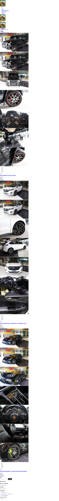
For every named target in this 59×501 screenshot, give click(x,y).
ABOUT (3, 12)
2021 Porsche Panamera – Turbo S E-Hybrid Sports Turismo (13, 471)
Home (2, 28)
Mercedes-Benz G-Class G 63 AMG (8, 175)
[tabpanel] (29, 61)
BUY (2, 8)
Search (1, 477)
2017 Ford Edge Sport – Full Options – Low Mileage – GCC (13, 323)
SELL (2, 9)
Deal (0, 173)
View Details (2, 180)
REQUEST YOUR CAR (5, 10)
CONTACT (3, 13)
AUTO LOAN (4, 11)
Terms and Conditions (5, 495)
